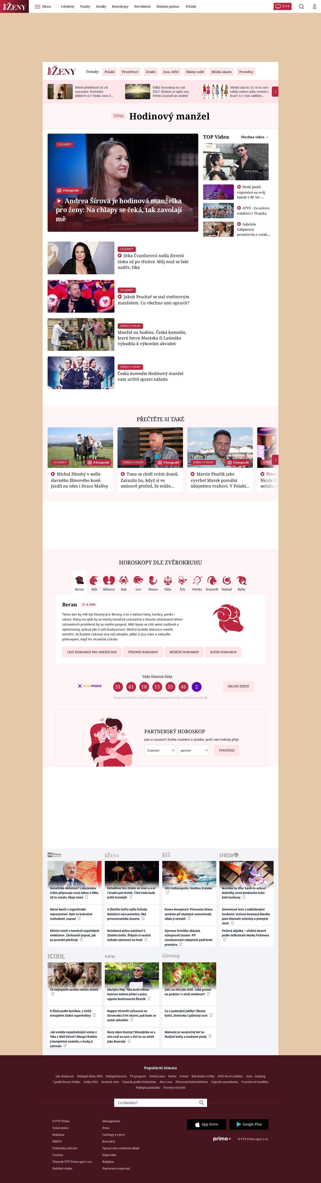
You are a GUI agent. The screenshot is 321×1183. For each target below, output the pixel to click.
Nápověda (109, 1155)
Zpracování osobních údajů (120, 1148)
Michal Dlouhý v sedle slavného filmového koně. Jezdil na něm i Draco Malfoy (79, 480)
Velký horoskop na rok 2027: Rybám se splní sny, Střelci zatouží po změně (171, 91)
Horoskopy (120, 6)
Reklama (58, 1135)
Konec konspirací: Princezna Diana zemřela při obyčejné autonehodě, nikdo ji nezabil (189, 914)
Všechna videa (253, 137)
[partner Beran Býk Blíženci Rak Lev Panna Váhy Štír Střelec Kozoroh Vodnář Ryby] (194, 750)
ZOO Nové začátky (230, 1076)
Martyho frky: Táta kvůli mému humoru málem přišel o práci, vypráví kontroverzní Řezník (128, 994)
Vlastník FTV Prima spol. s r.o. (72, 1162)
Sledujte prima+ (168, 6)
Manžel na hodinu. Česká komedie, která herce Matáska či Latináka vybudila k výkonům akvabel (152, 337)
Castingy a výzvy (113, 1135)
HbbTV (57, 1141)
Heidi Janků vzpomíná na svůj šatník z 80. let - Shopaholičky (251, 194)
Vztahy (85, 6)
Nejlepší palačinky (148, 1087)
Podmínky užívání (64, 1148)
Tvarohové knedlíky (255, 1082)
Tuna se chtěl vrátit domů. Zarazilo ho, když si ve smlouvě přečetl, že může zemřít (150, 482)
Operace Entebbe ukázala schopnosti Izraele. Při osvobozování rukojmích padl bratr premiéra (188, 937)
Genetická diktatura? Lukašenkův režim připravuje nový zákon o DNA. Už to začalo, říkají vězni (74, 892)
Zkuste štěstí (238, 686)
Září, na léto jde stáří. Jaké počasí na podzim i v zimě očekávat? (188, 992)
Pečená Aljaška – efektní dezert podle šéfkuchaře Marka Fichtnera (245, 933)
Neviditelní (142, 6)
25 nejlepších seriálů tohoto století (74, 989)
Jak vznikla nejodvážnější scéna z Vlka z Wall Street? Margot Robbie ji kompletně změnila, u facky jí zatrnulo (73, 1039)
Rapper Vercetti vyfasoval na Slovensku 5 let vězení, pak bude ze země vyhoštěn (131, 1015)
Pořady (191, 6)
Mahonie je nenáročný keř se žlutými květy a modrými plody (186, 1034)
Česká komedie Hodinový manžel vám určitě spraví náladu (150, 376)
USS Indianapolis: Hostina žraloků (188, 888)
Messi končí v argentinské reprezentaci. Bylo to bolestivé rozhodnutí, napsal (71, 914)
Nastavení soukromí (116, 1168)
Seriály (101, 6)
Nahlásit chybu (62, 1168)
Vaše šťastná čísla (157, 676)
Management (111, 1121)
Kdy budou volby (203, 1076)
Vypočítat (227, 750)
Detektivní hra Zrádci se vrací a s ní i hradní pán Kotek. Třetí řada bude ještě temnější (131, 892)
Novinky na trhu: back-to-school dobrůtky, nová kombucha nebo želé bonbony (244, 892)
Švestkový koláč (174, 1087)
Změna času (157, 1076)
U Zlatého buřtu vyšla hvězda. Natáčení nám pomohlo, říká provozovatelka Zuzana (127, 914)
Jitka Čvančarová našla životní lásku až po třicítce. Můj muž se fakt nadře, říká (153, 261)
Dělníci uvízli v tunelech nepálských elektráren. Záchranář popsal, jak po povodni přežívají (74, 935)
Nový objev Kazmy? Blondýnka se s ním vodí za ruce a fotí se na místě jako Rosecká (131, 1036)
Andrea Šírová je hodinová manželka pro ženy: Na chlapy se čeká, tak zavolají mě (119, 209)
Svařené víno (110, 1082)
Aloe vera (165, 1082)
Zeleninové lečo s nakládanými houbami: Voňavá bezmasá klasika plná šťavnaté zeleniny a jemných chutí (246, 916)
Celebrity (67, 6)
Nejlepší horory (116, 1076)
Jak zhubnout (65, 1076)
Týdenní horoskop (143, 652)
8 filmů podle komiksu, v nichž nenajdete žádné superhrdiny (70, 1013)
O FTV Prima (60, 1121)
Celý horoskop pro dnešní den (92, 652)
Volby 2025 (91, 1082)
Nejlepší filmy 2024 (89, 1076)
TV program (138, 1076)
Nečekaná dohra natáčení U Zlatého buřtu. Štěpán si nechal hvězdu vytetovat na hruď (129, 935)
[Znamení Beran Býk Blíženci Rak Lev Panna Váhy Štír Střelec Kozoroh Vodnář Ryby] (160, 750)
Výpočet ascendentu (224, 1082)
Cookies (57, 1155)
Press (106, 1128)
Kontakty (108, 1141)
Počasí (184, 1076)
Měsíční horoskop (184, 652)
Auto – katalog (255, 1076)
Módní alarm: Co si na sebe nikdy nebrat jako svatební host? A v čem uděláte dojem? (249, 93)
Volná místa (60, 1128)
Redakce (108, 1162)
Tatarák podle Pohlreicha (139, 1082)
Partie (172, 1076)
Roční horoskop (223, 652)
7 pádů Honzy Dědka (66, 1082)
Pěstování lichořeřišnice (192, 1082)
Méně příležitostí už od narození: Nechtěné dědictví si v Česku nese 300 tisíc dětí (94, 93)
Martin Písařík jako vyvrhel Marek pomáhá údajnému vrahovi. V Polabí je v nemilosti (218, 482)
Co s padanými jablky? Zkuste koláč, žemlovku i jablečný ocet (186, 1013)
